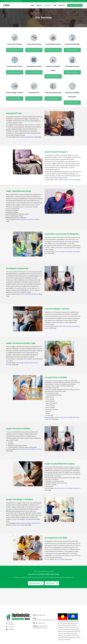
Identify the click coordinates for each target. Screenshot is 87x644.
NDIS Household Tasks (27, 137)
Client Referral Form (75, 5)
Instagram (11, 629)
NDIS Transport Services (66, 179)
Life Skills (62, 559)
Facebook (11, 624)
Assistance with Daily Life (28, 219)
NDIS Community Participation (29, 294)
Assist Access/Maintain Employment (70, 488)
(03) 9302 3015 (62, 1)
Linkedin (11, 627)
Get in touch (50, 583)
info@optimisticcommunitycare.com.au (76, 1)
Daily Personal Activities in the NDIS (31, 449)
